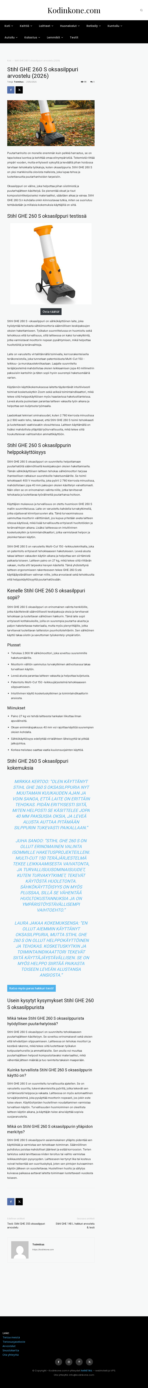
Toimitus (18, 81)
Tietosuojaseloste (14, 1341)
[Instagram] (68, 1361)
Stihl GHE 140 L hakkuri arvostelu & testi (75, 1225)
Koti (9, 60)
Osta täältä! (51, 312)
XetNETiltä (86, 1370)
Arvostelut (9, 1346)
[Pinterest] (79, 1361)
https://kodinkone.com (43, 1249)
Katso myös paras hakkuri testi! (31, 988)
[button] (141, 10)
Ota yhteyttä (11, 1354)
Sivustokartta (11, 1350)
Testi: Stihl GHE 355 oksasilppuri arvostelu (26, 1225)
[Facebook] (10, 90)
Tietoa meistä (11, 1337)
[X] (19, 90)
